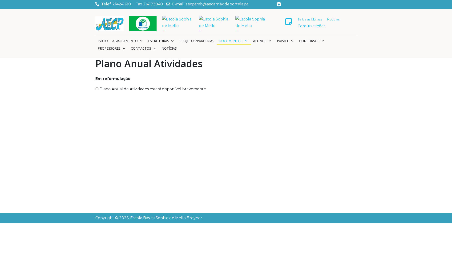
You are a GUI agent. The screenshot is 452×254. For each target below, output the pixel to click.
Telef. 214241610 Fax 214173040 (132, 4)
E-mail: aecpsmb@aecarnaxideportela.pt (210, 4)
